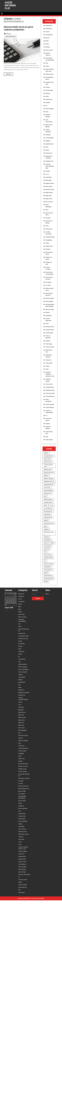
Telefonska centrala (23, 834)
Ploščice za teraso (23, 766)
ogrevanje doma (48, 517)
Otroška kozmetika (23, 748)
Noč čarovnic (49, 201)
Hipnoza (47, 93)
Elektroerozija (49, 74)
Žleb (46, 436)
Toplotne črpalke (22, 851)
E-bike (47, 66)
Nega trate (48, 195)
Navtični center (49, 189)
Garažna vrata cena (23, 638)
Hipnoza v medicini (48, 478)
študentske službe (48, 578)
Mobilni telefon (49, 183)
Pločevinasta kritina (23, 763)
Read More (7, 74)
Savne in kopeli (49, 309)
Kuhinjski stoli (49, 161)
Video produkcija (22, 866)
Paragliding (48, 240)
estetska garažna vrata (48, 465)
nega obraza (47, 514)
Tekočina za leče (22, 831)
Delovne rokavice (22, 617)
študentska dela (48, 575)
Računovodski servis (11, 36)
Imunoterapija (49, 108)
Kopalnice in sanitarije (23, 692)
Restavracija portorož (23, 788)
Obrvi (46, 209)
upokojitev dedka (48, 557)
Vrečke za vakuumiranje (24, 874)
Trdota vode (48, 384)
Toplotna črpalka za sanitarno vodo (49, 374)
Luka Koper (48, 177)
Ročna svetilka (49, 298)
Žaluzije (47, 423)
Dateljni (47, 47)
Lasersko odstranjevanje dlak (49, 166)
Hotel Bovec (48, 99)
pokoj (45, 526)
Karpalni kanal (49, 144)
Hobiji (47, 96)
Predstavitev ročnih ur (49, 533)
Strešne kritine (49, 329)
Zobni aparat (49, 439)
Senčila (47, 312)
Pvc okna (48, 285)
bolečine (46, 453)
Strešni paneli (49, 333)
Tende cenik (48, 363)
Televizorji (48, 360)
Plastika (47, 249)
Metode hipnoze (48, 511)
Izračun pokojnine (22, 672)
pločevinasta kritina (49, 523)
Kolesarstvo (48, 153)
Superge (47, 341)
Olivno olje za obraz (23, 735)
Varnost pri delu (50, 393)
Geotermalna (49, 90)
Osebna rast (48, 229)
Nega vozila (48, 198)
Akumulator (48, 25)
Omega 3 (48, 218)
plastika (46, 520)
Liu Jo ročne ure (48, 508)
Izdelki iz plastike (22, 664)
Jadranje (47, 134)
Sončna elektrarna (22, 808)
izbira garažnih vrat (48, 484)
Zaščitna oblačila (22, 884)
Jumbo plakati (49, 138)
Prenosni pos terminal (23, 778)
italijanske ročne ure (49, 481)
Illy (46, 105)
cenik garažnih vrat (48, 456)
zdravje (46, 572)
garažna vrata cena (49, 472)
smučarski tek (47, 546)
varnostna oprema (48, 563)
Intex (46, 111)
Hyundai (47, 102)
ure (45, 560)
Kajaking (47, 141)
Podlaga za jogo (22, 769)
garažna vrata (47, 469)
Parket (47, 243)
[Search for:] (38, 594)
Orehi (46, 226)
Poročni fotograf (22, 771)
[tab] (2, 13)
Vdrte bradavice (50, 396)
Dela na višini (49, 50)
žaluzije (46, 581)
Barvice (47, 38)
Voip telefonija (49, 407)
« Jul (6, 610)
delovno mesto (48, 462)
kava (45, 496)
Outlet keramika (50, 237)
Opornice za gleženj (23, 740)
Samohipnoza (47, 540)
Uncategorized (49, 387)
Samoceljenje (49, 301)
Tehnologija (48, 344)
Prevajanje (48, 282)
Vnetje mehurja (49, 404)
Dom (46, 63)
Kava (46, 147)
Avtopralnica (49, 34)
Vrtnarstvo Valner (22, 879)
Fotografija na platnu (23, 636)
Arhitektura (48, 28)
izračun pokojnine (48, 490)
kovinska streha (48, 502)
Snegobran (48, 315)
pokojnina (46, 529)
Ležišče (47, 171)
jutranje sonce (47, 493)
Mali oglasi (48, 180)
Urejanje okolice (49, 390)
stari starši (46, 549)
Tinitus (47, 366)
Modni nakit (48, 186)
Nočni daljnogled (22, 730)
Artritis (47, 31)
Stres (47, 323)
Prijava (47, 593)
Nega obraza (49, 192)
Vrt (46, 415)
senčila (45, 543)
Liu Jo (47, 174)
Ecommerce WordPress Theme (26, 898)
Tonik (47, 369)
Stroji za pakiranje (22, 821)
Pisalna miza (49, 246)
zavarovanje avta (48, 569)
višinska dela (47, 566)
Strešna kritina (49, 326)
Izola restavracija (22, 667)
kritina (45, 505)
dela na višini (47, 459)
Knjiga (47, 150)
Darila (47, 44)
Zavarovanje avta (22, 887)
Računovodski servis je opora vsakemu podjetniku (18, 28)
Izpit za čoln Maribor (23, 669)
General (47, 87)
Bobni (47, 41)
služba (52, 543)
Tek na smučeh (49, 347)
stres (45, 551)
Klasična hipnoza (48, 499)
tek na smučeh (47, 554)
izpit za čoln (47, 487)
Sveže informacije (10, 5)
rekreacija (46, 537)
